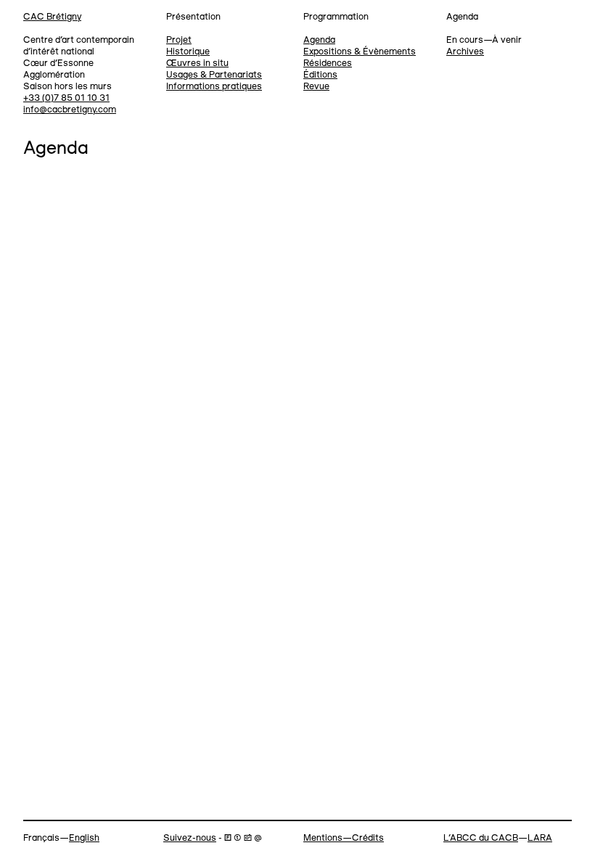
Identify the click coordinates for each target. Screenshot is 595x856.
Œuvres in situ (197, 63)
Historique (188, 52)
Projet (179, 40)
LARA (540, 838)
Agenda (319, 40)
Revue (316, 87)
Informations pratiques (214, 87)
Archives (465, 52)
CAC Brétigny (52, 17)
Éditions (320, 75)
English (84, 838)
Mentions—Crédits (343, 838)
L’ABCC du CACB (480, 838)
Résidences (327, 63)
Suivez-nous (189, 838)
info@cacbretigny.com (69, 110)
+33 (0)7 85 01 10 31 (66, 98)
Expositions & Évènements (359, 52)
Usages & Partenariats (214, 75)
